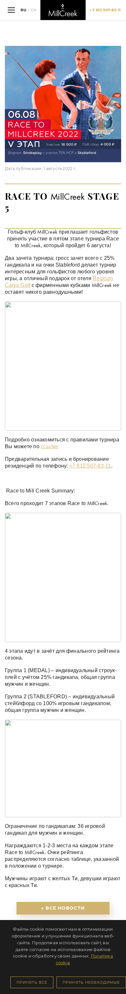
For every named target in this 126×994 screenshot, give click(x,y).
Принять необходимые (91, 982)
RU (23, 10)
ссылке (49, 446)
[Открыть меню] (11, 10)
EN (34, 10)
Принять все (31, 982)
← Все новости (63, 908)
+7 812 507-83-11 (90, 466)
